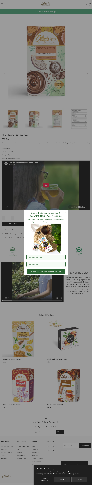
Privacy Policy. (74, 474)
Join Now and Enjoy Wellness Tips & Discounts (46, 271)
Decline (79, 479)
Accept (62, 479)
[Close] (65, 212)
